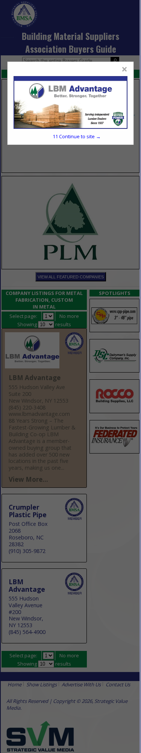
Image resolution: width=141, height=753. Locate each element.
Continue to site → (77, 136)
